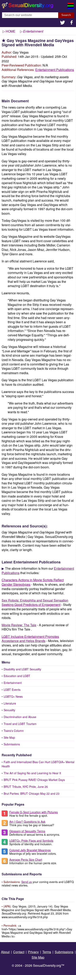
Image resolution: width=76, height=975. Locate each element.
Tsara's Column (14, 731)
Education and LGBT (17, 676)
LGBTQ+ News (13, 696)
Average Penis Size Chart (25, 860)
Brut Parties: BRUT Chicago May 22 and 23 (31, 793)
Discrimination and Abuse (20, 717)
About (5, 952)
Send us (26, 882)
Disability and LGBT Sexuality (22, 669)
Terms (46, 952)
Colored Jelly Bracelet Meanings (30, 850)
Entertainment (13, 683)
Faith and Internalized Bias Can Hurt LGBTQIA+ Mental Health (38, 764)
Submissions (12, 744)
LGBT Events (12, 690)
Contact (18, 952)
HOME (10, 31)
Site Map (9, 737)
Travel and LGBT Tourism (20, 724)
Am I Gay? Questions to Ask (27, 822)
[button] (62, 23)
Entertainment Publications (54, 69)
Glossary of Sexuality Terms (27, 831)
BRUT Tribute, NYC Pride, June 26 (26, 787)
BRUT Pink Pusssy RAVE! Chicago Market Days (34, 780)
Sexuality (9, 710)
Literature (10, 703)
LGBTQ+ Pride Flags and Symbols (31, 841)
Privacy (33, 952)
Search (66, 15)
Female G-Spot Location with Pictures (33, 812)
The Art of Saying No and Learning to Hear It (32, 773)
